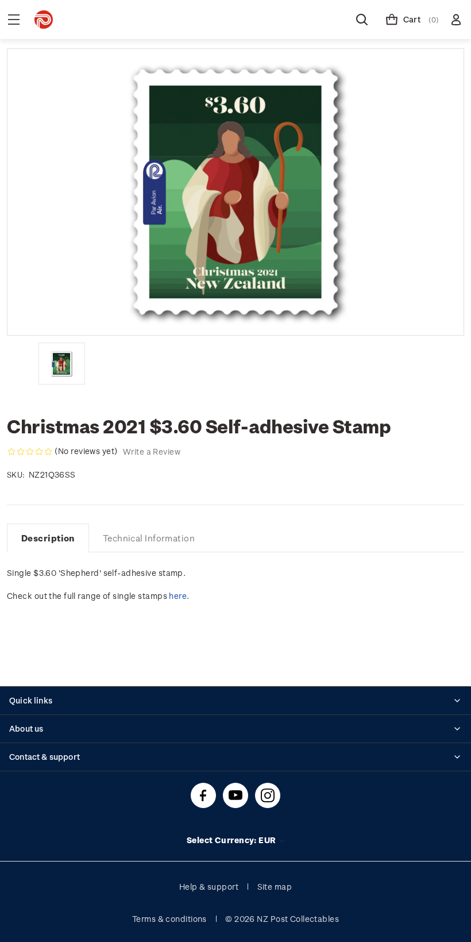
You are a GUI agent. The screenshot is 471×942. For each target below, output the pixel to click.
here (178, 596)
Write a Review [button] (151, 451)
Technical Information (149, 538)
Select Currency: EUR (232, 840)
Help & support (208, 886)
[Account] (456, 19)
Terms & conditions (169, 919)
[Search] (362, 19)
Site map (274, 886)
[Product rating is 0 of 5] (30, 451)
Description (48, 538)
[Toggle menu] (14, 19)
